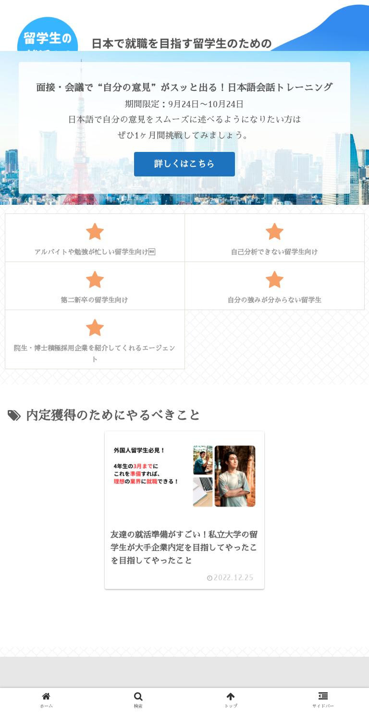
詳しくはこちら (184, 164)
